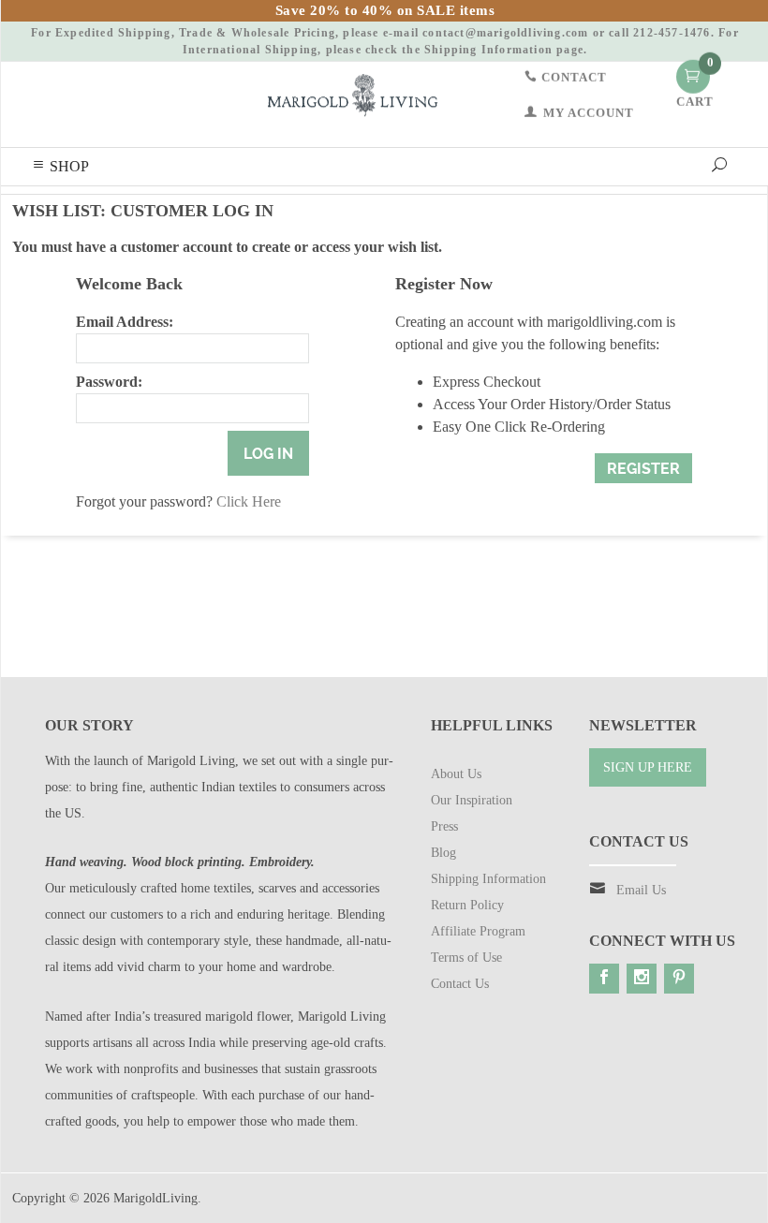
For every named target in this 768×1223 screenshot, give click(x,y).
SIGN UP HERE (647, 767)
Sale (602, 207)
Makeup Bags (490, 207)
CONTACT (572, 76)
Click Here (248, 501)
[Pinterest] (679, 979)
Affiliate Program (478, 931)
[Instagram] (642, 979)
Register (643, 469)
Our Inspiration (471, 800)
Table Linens (347, 207)
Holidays (61, 207)
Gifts (557, 207)
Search (699, 207)
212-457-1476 (671, 32)
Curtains (275, 207)
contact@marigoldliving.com (505, 32)
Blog (647, 207)
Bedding (125, 207)
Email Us (641, 890)
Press (444, 826)
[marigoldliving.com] (352, 94)
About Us (456, 774)
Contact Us (460, 984)
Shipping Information (488, 49)
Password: (109, 382)
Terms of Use (466, 957)
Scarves (417, 207)
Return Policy (467, 905)
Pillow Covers (200, 207)
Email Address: (124, 322)
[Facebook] (604, 979)
